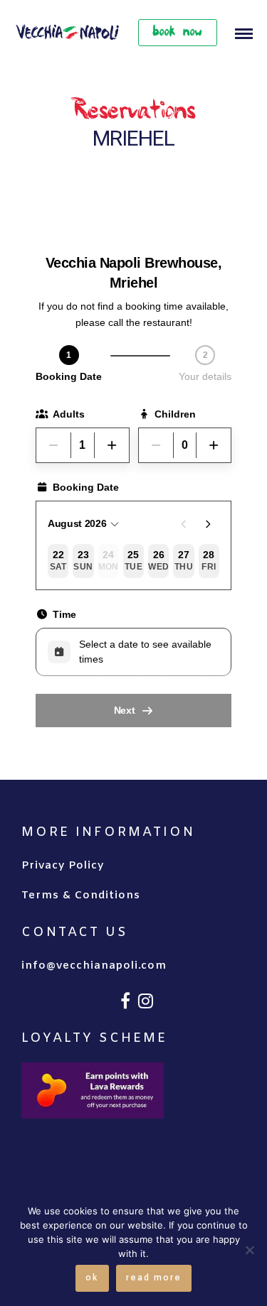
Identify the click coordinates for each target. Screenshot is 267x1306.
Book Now (177, 32)
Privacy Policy (62, 866)
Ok (92, 1278)
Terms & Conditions (80, 895)
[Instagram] (146, 1000)
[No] (249, 1250)
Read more (154, 1278)
